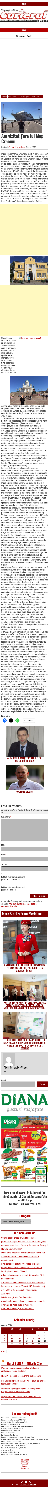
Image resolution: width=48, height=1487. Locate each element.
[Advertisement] (24, 68)
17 (4, 1341)
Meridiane (12, 97)
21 (33, 1341)
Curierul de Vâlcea (28, 1484)
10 (4, 1338)
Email (3, 854)
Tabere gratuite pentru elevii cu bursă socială (26, 759)
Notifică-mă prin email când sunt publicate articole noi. (13, 888)
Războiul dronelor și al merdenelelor (17, 1308)
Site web (4, 864)
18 (12, 1341)
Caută (3, 1080)
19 (20, 1341)
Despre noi (25, 1460)
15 (39, 1338)
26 (20, 1344)
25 (12, 1344)
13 (27, 1338)
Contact (25, 1466)
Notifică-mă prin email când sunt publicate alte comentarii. (13, 878)
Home (4, 97)
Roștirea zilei (23, 791)
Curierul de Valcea (17, 147)
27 (27, 1344)
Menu (24, 4)
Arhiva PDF (25, 1462)
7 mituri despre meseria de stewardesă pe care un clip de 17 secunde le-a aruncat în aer (24, 967)
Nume (4, 845)
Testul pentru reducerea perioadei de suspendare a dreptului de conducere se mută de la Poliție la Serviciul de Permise (24, 1044)
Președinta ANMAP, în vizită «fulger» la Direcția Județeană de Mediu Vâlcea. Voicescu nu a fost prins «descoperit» (25, 1005)
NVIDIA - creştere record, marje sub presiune (21, 1376)
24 (4, 1344)
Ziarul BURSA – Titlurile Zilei (24, 1363)
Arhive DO (24, 1464)
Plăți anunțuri (24, 1468)
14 (33, 1338)
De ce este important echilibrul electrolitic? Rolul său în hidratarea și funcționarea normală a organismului (23, 1256)
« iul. (3, 1351)
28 (33, 1344)
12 (20, 1338)
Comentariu (6, 817)
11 (12, 1338)
